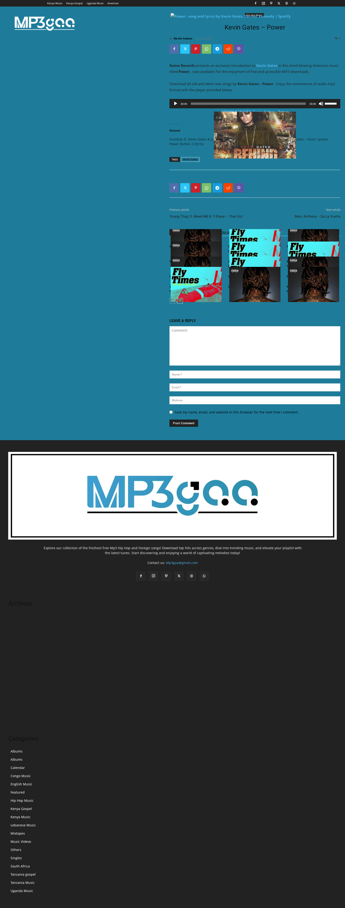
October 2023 (18, 665)
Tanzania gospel (23, 874)
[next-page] (180, 301)
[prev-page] (172, 301)
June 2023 (16, 693)
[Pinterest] (271, 3)
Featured (18, 792)
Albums (17, 751)
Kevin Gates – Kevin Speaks (306, 139)
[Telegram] (217, 49)
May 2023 (15, 700)
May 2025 (15, 616)
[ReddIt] (228, 49)
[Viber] (239, 49)
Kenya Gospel (74, 3)
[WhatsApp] (294, 3)
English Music (21, 784)
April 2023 (16, 707)
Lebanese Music (23, 825)
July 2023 (15, 686)
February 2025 (19, 630)
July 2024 (15, 644)
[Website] (286, 3)
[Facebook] (255, 3)
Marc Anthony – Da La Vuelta (317, 216)
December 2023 (20, 651)
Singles (16, 858)
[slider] (331, 103)
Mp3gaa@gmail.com (182, 562)
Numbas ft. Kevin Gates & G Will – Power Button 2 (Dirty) (195, 141)
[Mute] (321, 103)
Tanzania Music (23, 882)
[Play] (175, 103)
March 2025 (17, 623)
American (113, 3)
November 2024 (20, 637)
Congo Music (21, 776)
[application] (254, 103)
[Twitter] (278, 3)
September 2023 (21, 672)
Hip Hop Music (22, 800)
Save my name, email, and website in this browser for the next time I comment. (236, 412)
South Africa (20, 866)
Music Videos (21, 841)
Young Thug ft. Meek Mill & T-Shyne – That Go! (206, 216)
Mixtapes (18, 833)
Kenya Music (54, 3)
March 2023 (17, 714)
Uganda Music (95, 3)
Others (16, 849)
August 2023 (18, 679)
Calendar (18, 767)
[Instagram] (263, 3)
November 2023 (20, 658)
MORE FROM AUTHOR (223, 233)
